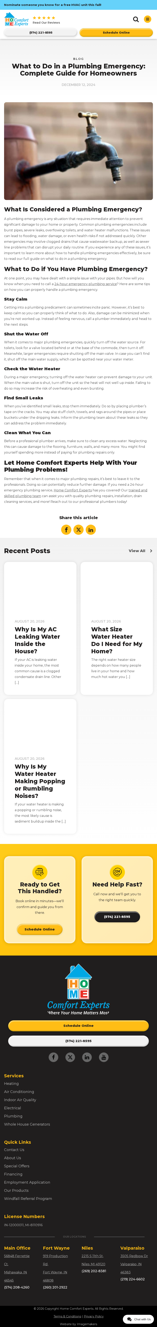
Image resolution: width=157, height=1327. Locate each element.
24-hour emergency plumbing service (85, 284)
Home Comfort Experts (73, 490)
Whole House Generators (27, 1124)
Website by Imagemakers (78, 1324)
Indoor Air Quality (20, 1100)
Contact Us (14, 1150)
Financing (13, 1174)
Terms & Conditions (67, 1316)
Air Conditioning (19, 1092)
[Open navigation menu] (147, 19)
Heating (11, 1083)
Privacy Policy (94, 1316)
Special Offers (16, 1166)
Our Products (16, 1190)
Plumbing (13, 1116)
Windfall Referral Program (28, 1198)
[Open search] (136, 19)
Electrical (12, 1108)
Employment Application (27, 1182)
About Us (12, 1158)
